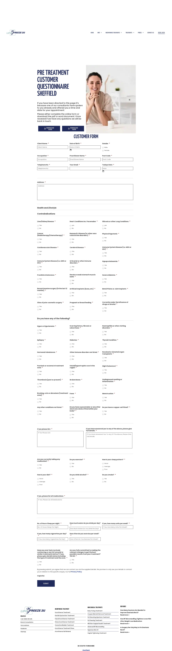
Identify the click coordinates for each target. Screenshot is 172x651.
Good (106, 463)
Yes (40, 225)
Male (106, 147)
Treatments (129, 33)
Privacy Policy (76, 572)
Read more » (124, 615)
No (40, 228)
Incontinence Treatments (113, 33)
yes (73, 225)
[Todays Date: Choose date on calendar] (103, 171)
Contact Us (150, 33)
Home (92, 33)
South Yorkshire (87, 646)
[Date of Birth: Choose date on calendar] (71, 150)
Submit (46, 583)
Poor (106, 469)
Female (106, 150)
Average (107, 466)
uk (79, 646)
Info (99, 33)
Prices (140, 33)
